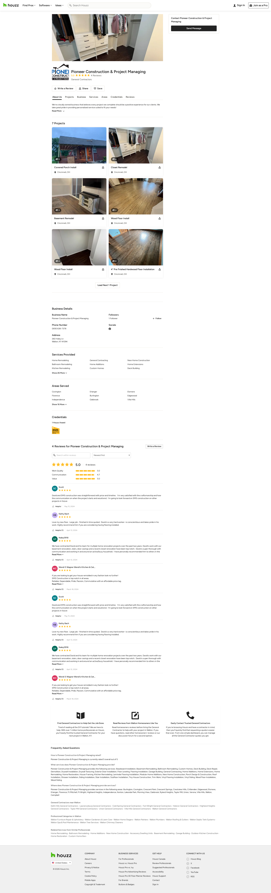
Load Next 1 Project (108, 285)
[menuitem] (29, 5)
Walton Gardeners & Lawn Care (98, 819)
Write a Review (154, 446)
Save (99, 88)
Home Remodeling (59, 833)
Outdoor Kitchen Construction (204, 833)
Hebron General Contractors (185, 806)
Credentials (116, 97)
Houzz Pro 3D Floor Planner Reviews (135, 876)
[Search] (70, 5)
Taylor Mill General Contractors (84, 809)
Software (44, 5)
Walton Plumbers (157, 819)
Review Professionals (161, 863)
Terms (87, 872)
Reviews (130, 97)
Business (81, 97)
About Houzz (90, 859)
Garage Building (183, 833)
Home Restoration (59, 836)
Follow (158, 318)
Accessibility (158, 872)
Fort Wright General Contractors (157, 806)
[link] (58, 554)
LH (54, 539)
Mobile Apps (90, 880)
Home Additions (97, 833)
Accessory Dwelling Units (141, 833)
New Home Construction (117, 833)
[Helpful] (53, 506)
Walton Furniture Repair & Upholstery (67, 819)
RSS (192, 876)
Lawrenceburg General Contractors (95, 806)
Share (85, 88)
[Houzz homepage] (11, 5)
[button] (107, 428)
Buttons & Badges (126, 884)
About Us (57, 97)
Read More (57, 111)
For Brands (123, 880)
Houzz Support (159, 876)
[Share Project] (103, 167)
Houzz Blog (196, 859)
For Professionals (126, 859)
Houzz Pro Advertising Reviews (132, 872)
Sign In (155, 884)
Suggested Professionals (163, 867)
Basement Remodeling (164, 833)
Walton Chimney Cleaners (111, 822)
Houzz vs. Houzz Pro (128, 863)
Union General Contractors (111, 809)
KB (54, 515)
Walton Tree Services (89, 822)
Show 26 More (58, 373)
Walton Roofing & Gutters (177, 819)
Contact (156, 880)
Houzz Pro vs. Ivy (126, 867)
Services (93, 97)
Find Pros (28, 5)
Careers (88, 863)
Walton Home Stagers (123, 819)
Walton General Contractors (164, 809)
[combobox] (109, 5)
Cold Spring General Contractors (126, 806)
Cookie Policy (91, 876)
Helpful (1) (59, 530)
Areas (104, 97)
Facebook (195, 868)
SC (54, 488)
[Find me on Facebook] (110, 328)
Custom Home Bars (77, 836)
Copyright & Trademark (95, 884)
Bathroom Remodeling (79, 833)
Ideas (58, 5)
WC (55, 568)
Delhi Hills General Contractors (64, 806)
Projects (69, 97)
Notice (96, 867)
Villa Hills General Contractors (137, 809)
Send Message (193, 28)
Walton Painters (141, 819)
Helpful (58, 506)
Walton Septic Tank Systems (202, 819)
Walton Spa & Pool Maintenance (65, 822)
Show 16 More (58, 404)
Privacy (88, 867)
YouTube (194, 872)
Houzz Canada (158, 859)
